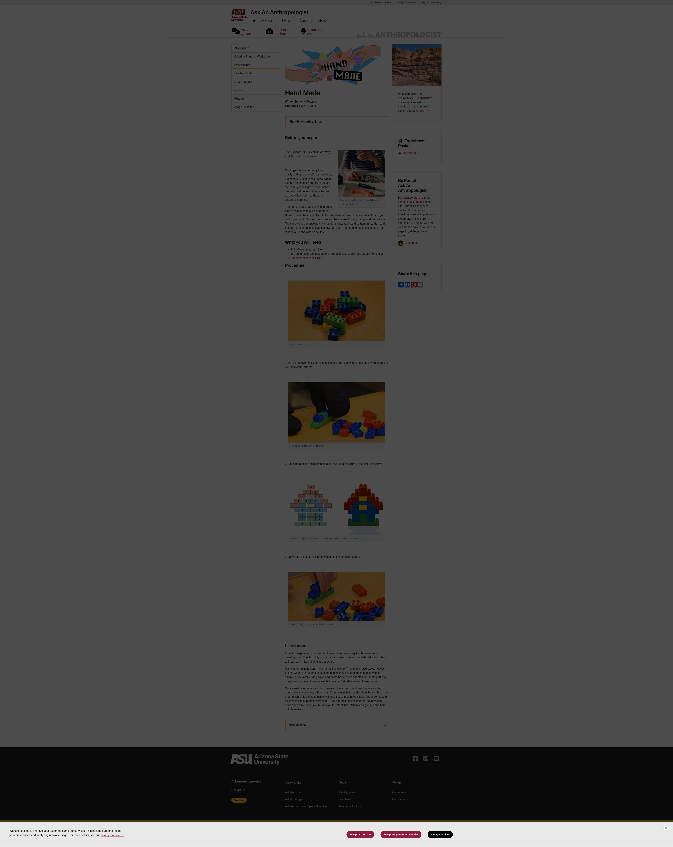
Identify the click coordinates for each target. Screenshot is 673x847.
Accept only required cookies (401, 834)
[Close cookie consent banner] (665, 828)
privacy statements (112, 835)
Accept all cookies (360, 834)
